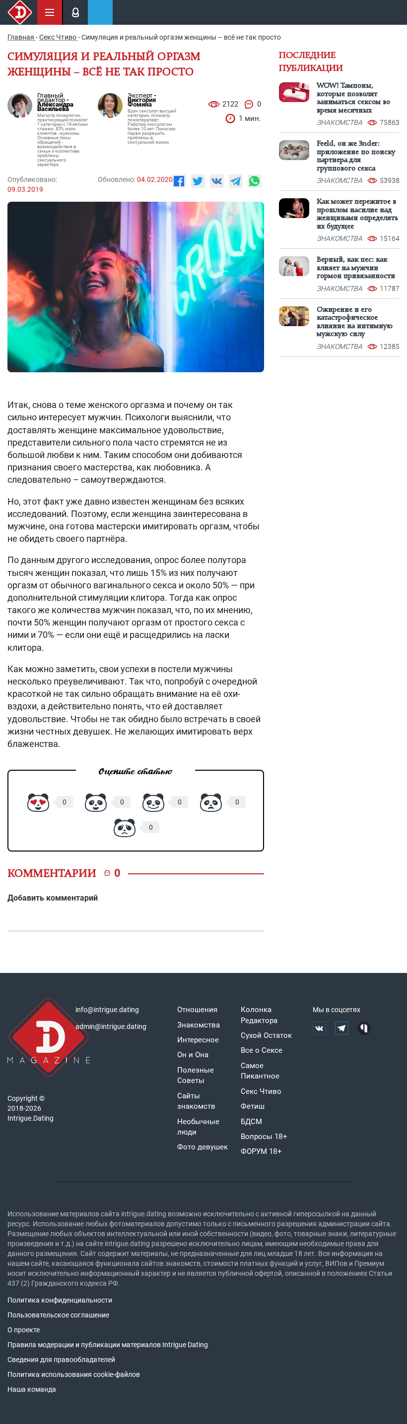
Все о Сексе (261, 1050)
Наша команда (31, 1389)
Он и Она (192, 1054)
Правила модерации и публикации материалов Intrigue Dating (107, 1345)
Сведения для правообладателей (61, 1360)
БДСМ (251, 1121)
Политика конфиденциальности (59, 1300)
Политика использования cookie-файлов (73, 1374)
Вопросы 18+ (264, 1136)
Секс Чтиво (261, 1091)
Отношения (197, 1009)
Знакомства (198, 1025)
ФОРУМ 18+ (261, 1151)
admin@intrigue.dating (110, 1026)
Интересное (198, 1039)
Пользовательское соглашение (58, 1315)
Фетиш (253, 1106)
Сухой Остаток (266, 1035)
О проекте (23, 1330)
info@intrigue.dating (107, 1010)
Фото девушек (202, 1146)
